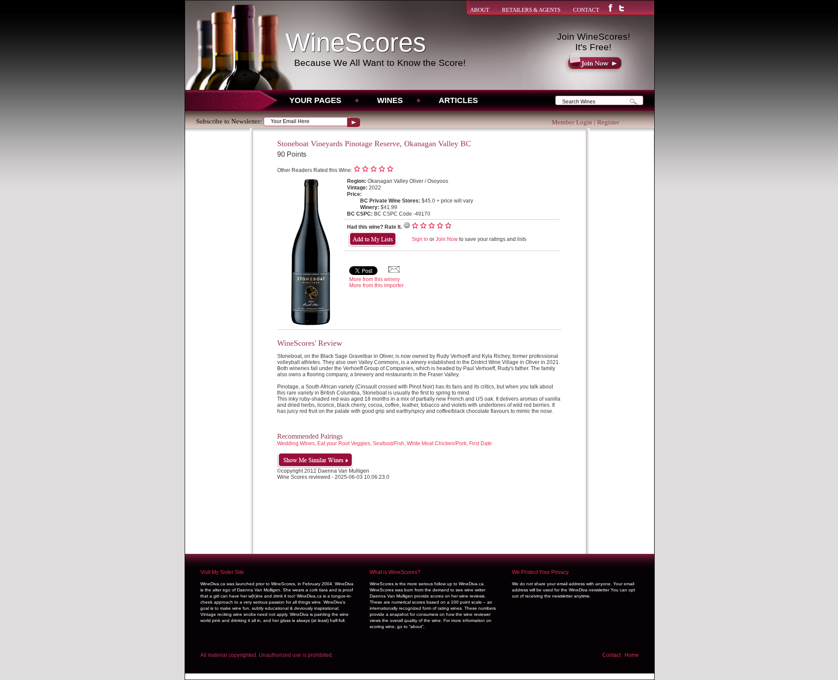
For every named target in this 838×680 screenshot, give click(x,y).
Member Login (572, 122)
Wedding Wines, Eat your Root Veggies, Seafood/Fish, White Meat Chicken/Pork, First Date (384, 443)
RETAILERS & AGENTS (531, 10)
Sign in (420, 239)
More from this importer (376, 285)
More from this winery (374, 279)
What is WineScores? (395, 572)
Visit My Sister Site (222, 572)
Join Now (447, 239)
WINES (390, 100)
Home (632, 655)
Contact (611, 655)
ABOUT (479, 10)
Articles (458, 100)
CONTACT (586, 10)
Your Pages (315, 100)
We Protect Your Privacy (540, 572)
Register (608, 122)
